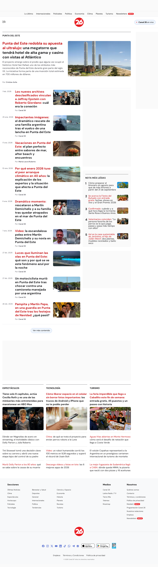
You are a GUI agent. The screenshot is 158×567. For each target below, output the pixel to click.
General (35, 497)
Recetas (60, 504)
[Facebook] (43, 546)
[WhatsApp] (69, 546)
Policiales (11, 504)
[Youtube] (56, 546)
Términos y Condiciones (73, 555)
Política (35, 504)
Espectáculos (10, 388)
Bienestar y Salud (39, 490)
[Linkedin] (60, 546)
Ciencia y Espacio (64, 490)
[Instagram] (47, 546)
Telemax (106, 500)
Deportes (36, 493)
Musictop (106, 504)
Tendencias (36, 508)
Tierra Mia (107, 497)
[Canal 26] (79, 532)
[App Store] (88, 546)
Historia (60, 497)
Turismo (95, 388)
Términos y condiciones (136, 497)
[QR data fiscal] (114, 548)
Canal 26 (106, 490)
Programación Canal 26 (136, 508)
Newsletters (134, 518)
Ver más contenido (41, 330)
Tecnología (53, 388)
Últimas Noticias (13, 490)
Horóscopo (11, 500)
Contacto (130, 493)
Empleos (130, 515)
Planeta (60, 500)
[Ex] (52, 546)
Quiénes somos (133, 490)
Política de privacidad (135, 500)
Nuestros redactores (135, 511)
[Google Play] (102, 546)
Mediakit (133, 504)
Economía (61, 493)
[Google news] (78, 546)
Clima (9, 493)
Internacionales (38, 500)
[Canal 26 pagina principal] (79, 26)
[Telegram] (73, 546)
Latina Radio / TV (109, 493)
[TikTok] (65, 546)
